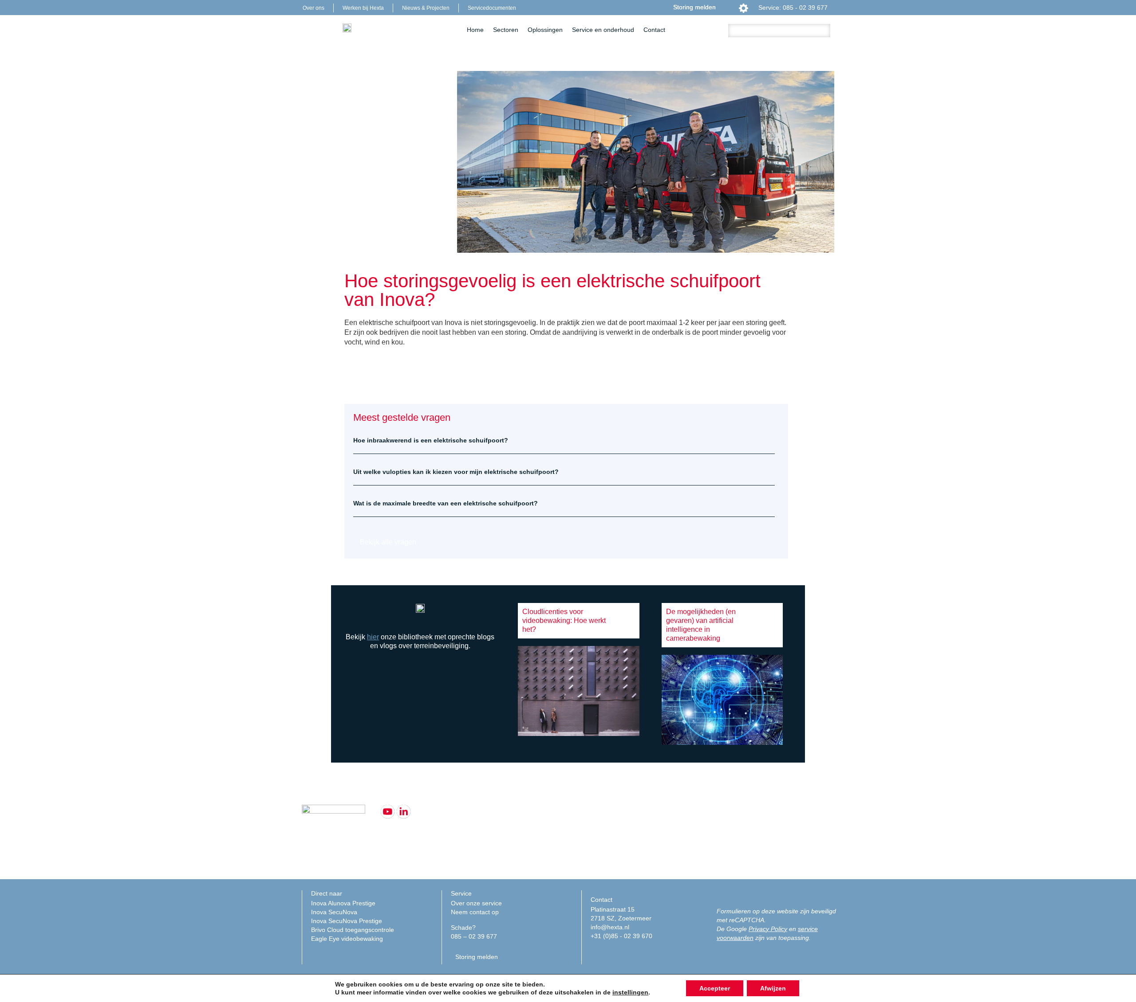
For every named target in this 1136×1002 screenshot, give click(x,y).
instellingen (630, 992)
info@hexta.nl (610, 927)
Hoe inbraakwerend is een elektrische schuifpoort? (430, 440)
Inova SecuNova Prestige (346, 920)
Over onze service (476, 903)
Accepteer (714, 988)
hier (373, 637)
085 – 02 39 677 (474, 936)
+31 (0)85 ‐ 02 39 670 (621, 935)
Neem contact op (475, 912)
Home (475, 29)
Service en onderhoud (603, 29)
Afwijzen (773, 988)
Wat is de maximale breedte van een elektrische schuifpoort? (445, 503)
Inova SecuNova (334, 912)
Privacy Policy (768, 928)
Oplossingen (545, 29)
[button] (564, 440)
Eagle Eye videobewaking (347, 938)
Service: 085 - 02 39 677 (793, 7)
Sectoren (505, 29)
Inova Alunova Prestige (343, 903)
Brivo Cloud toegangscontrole (352, 929)
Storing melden (694, 7)
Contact (654, 29)
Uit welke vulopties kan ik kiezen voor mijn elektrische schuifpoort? (456, 471)
